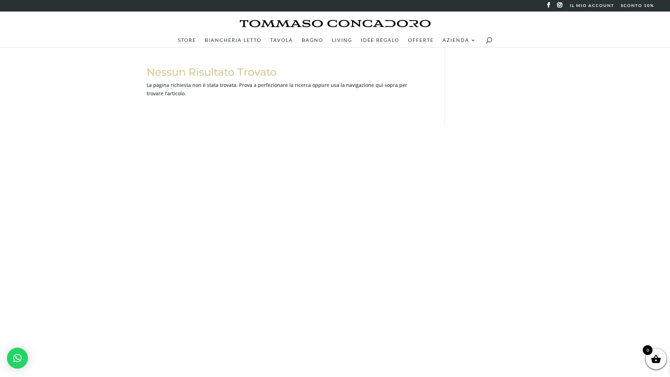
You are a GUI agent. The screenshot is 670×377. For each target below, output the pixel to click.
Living (342, 40)
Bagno (312, 40)
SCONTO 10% (637, 5)
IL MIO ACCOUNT (592, 5)
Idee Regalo (380, 40)
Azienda (455, 40)
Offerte (421, 40)
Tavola (281, 40)
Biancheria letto (233, 40)
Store (187, 40)
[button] (17, 358)
